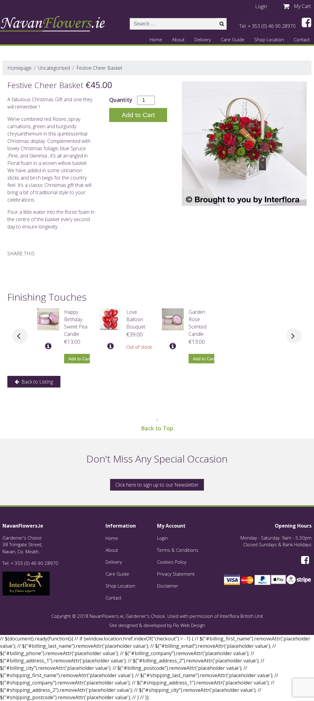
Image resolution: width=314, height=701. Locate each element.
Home (156, 39)
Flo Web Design (189, 625)
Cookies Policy (171, 562)
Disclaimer (167, 586)
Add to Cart (138, 114)
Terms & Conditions (177, 550)
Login (162, 538)
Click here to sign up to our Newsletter (157, 484)
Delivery (202, 39)
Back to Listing (36, 381)
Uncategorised (54, 68)
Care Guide (232, 39)
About (178, 39)
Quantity (120, 99)
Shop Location (269, 39)
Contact (302, 39)
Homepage (19, 68)
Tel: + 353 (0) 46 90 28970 (267, 26)
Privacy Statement (176, 574)
